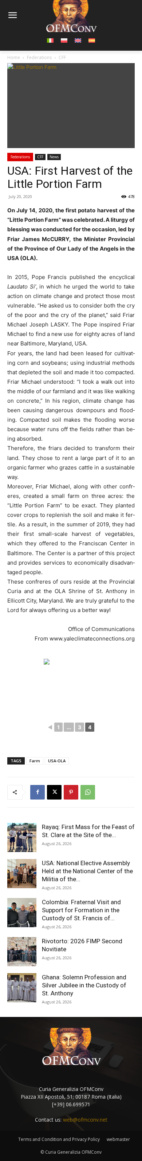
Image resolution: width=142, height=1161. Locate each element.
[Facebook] (37, 792)
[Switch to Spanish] (92, 40)
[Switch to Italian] (50, 40)
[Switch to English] (78, 40)
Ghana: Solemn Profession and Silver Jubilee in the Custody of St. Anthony (84, 985)
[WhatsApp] (87, 792)
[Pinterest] (71, 792)
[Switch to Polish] (64, 40)
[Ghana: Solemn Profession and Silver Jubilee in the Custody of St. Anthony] (21, 987)
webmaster (118, 1139)
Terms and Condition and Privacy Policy (59, 1139)
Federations (20, 156)
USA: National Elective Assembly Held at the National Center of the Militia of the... (87, 871)
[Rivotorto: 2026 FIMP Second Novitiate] (21, 951)
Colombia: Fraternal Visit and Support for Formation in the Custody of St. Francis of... (81, 910)
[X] (54, 792)
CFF (40, 156)
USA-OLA (57, 760)
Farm (34, 760)
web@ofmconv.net (85, 1119)
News (54, 156)
